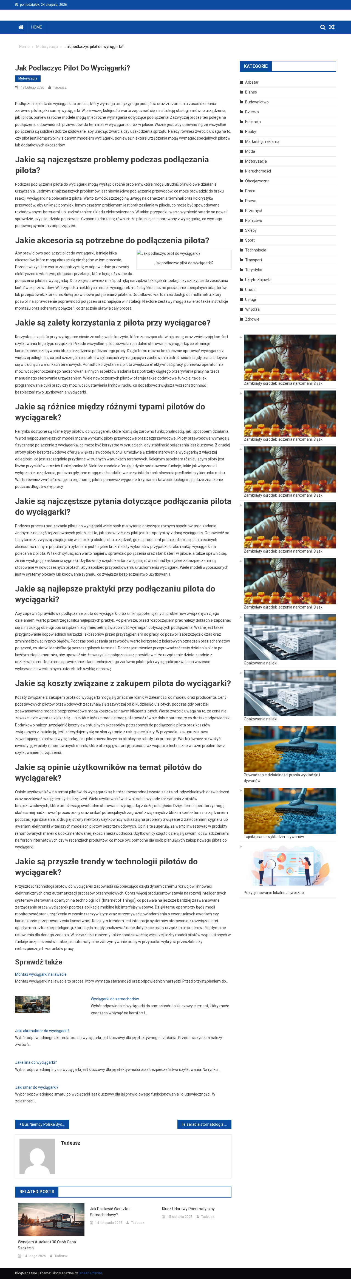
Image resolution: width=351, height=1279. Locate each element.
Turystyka (253, 270)
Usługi (250, 299)
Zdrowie (252, 319)
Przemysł (253, 210)
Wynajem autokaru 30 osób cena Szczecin (47, 1245)
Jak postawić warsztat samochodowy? (110, 1212)
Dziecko (252, 112)
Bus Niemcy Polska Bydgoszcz (45, 1124)
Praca (250, 191)
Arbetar (252, 82)
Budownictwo (257, 102)
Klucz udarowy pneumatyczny (188, 1209)
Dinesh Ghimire (90, 1273)
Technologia (255, 250)
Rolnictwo (253, 220)
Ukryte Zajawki (258, 280)
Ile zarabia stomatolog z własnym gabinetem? (206, 1124)
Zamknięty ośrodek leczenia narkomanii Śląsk (283, 383)
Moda (250, 151)
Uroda (250, 289)
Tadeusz (60, 87)
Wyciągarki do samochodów (115, 999)
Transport (253, 260)
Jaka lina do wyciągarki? (36, 1062)
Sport (250, 240)
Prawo (250, 201)
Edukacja (253, 122)
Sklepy (251, 230)
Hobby (250, 131)
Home (36, 27)
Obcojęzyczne (257, 181)
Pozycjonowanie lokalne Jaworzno (274, 892)
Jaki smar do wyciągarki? (36, 1087)
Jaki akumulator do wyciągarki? (42, 1031)
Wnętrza (252, 309)
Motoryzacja (27, 78)
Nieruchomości (258, 171)
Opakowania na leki (260, 663)
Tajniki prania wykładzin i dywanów (274, 836)
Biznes (251, 92)
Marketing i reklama (262, 141)
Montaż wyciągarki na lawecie (41, 974)
